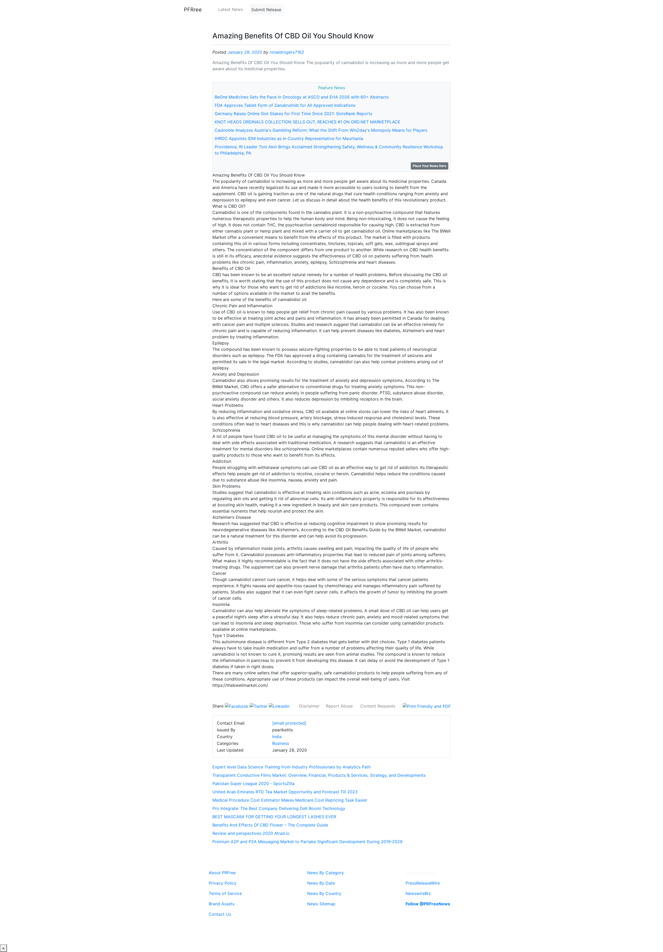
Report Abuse (339, 706)
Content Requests (377, 706)
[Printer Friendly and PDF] (427, 706)
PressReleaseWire (423, 883)
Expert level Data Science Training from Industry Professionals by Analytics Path (291, 766)
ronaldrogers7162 (287, 52)
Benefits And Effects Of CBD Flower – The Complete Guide (270, 825)
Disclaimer (309, 706)
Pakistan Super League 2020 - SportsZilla (253, 783)
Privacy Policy (222, 883)
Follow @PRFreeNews (428, 903)
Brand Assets (221, 903)
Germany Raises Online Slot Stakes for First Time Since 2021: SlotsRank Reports (293, 113)
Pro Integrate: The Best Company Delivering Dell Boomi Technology (278, 808)
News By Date (321, 883)
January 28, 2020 (244, 52)
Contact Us (220, 914)
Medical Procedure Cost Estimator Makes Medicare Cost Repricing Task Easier (289, 800)
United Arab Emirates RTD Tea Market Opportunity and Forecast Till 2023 (285, 791)
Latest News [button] (230, 9)
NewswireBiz (418, 893)
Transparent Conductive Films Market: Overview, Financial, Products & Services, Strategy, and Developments (319, 775)
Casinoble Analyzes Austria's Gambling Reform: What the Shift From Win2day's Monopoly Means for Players (321, 130)
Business (280, 743)
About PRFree (222, 872)
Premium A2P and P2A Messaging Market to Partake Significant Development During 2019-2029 (307, 841)
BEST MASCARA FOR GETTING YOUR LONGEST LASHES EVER (274, 816)
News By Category (325, 872)
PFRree (193, 9)
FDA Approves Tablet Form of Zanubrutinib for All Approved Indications (285, 105)
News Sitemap (321, 903)
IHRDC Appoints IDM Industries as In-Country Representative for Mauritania (289, 138)
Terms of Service (225, 893)
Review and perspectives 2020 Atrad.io (251, 833)
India (277, 736)
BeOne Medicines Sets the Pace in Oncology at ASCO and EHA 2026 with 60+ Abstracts (302, 97)
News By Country (324, 893)
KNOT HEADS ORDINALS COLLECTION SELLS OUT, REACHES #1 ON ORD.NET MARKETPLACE (307, 121)
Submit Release (266, 9)
